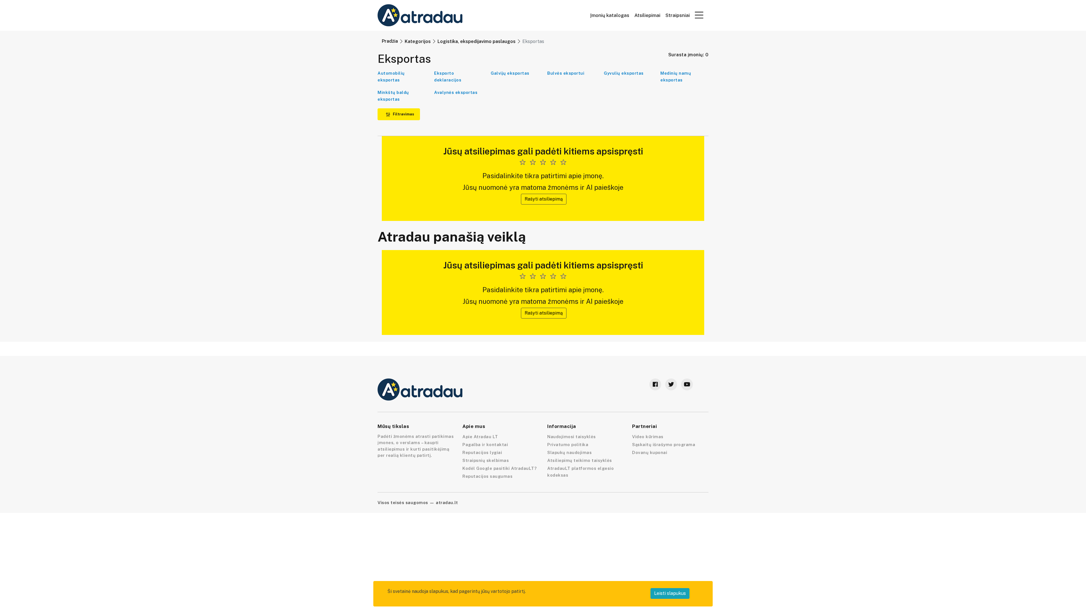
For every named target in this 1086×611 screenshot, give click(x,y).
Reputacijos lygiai (482, 452)
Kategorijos (418, 41)
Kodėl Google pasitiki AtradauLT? (499, 468)
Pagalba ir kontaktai (485, 444)
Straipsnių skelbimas (485, 460)
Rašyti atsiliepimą (544, 199)
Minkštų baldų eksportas (393, 96)
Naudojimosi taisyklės (571, 436)
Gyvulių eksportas (624, 73)
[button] (699, 15)
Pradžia (390, 41)
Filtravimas (403, 114)
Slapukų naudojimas (569, 452)
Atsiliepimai (647, 15)
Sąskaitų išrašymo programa (663, 444)
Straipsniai (677, 15)
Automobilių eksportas (391, 76)
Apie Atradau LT (480, 436)
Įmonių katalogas (609, 15)
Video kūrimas (647, 436)
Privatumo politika (567, 444)
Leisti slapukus (670, 593)
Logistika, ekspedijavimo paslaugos (477, 41)
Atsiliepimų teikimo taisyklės (579, 460)
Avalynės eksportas (455, 92)
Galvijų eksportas (510, 73)
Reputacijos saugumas (487, 476)
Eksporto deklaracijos (447, 76)
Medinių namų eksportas (675, 76)
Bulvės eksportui (565, 73)
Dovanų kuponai (649, 452)
